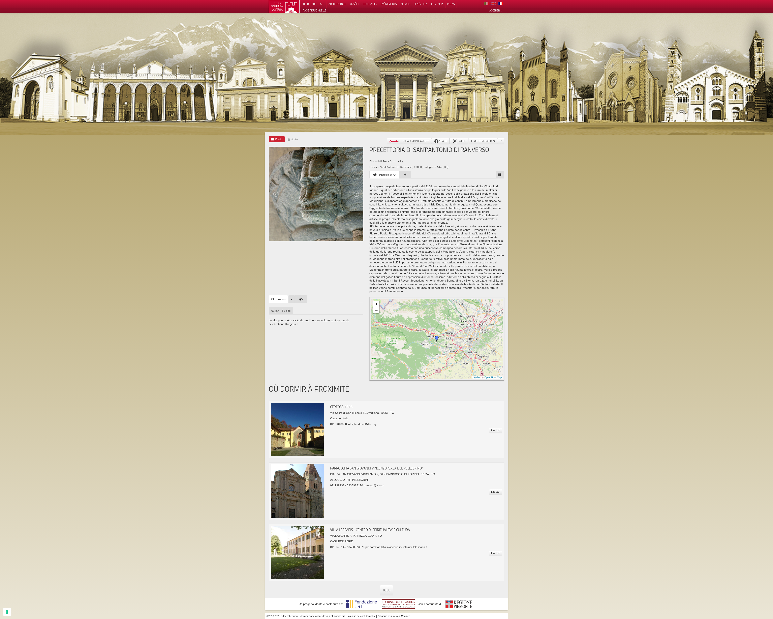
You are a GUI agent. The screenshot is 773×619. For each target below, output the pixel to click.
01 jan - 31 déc (280, 310)
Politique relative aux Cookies (393, 616)
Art (322, 4)
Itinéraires (370, 4)
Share (442, 141)
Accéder (494, 10)
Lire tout (495, 430)
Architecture (337, 4)
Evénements (389, 4)
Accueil (405, 4)
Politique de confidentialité (361, 616)
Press (451, 4)
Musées (354, 4)
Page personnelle (314, 10)
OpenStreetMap (493, 377)
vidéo (294, 139)
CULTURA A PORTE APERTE (413, 141)
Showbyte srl (338, 616)
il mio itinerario (482, 141)
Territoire (309, 4)
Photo (278, 139)
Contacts (437, 4)
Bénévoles (420, 4)
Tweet (461, 141)
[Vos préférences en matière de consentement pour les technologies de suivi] (7, 612)
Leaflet (476, 377)
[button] (437, 339)
